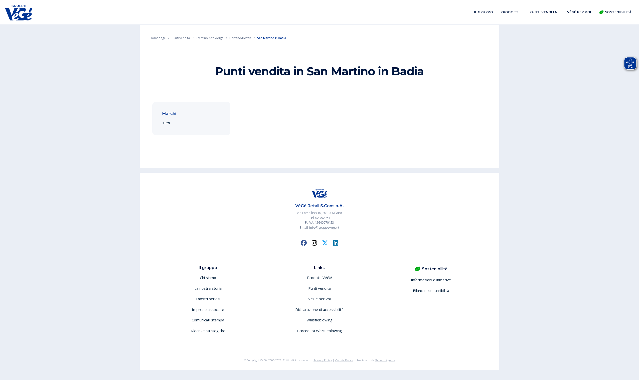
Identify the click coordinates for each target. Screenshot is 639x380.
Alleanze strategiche (207, 330)
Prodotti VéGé (319, 277)
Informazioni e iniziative (431, 279)
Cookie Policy (344, 360)
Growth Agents (385, 360)
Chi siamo (208, 277)
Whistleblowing (319, 319)
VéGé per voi (579, 12)
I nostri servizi (208, 298)
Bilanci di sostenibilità (431, 290)
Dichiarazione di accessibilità (319, 309)
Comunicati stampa (208, 319)
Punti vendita (543, 12)
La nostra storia (208, 288)
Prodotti (509, 12)
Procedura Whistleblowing (319, 330)
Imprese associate (208, 309)
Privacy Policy (323, 360)
